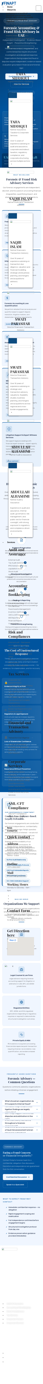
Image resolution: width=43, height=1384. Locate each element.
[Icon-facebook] (5, 1257)
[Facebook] (11, 895)
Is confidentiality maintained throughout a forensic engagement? (18, 1123)
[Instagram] (13, 1257)
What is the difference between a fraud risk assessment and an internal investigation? (19, 1130)
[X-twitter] (20, 1257)
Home (10, 7)
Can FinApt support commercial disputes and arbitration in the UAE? (19, 1116)
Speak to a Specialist (15, 1184)
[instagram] (11, 901)
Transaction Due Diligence (18, 738)
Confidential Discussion (16, 1177)
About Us (11, 10)
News (9, 828)
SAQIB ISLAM (20, 198)
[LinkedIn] (22, 90)
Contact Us (12, 831)
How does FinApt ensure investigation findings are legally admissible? (19, 1109)
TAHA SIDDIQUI (20, 75)
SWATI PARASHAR (20, 321)
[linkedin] (11, 904)
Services (11, 542)
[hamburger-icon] (38, 8)
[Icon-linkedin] (28, 1257)
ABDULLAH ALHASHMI (20, 449)
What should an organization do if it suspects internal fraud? (19, 1102)
